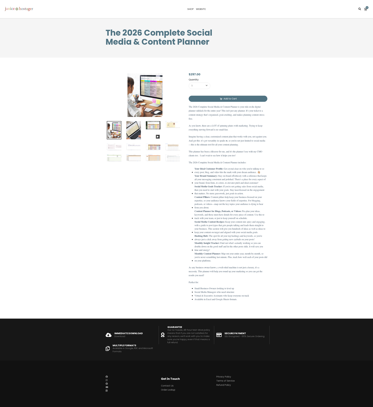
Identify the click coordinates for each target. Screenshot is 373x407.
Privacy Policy (223, 376)
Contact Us (167, 385)
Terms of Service (225, 380)
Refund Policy (223, 384)
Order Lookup (168, 389)
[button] (199, 86)
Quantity (194, 79)
